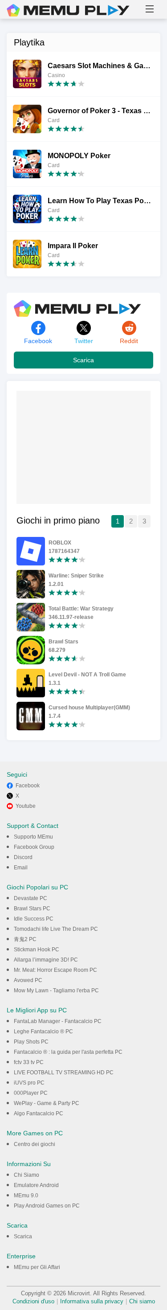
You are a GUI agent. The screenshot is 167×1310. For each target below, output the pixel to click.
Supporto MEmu (33, 837)
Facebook (28, 785)
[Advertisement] (83, 446)
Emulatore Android (36, 1185)
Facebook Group (34, 847)
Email (21, 867)
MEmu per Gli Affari (37, 1267)
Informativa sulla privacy (91, 1301)
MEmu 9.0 (26, 1195)
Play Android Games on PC (47, 1206)
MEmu (68, 10)
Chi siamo (142, 1301)
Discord (23, 857)
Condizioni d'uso (33, 1301)
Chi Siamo (26, 1175)
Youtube (26, 806)
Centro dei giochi (34, 1144)
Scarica (83, 360)
